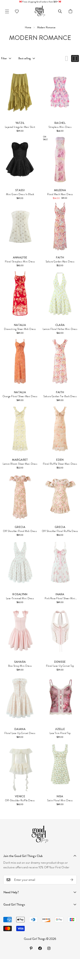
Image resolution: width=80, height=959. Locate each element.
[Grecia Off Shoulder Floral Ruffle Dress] (60, 496)
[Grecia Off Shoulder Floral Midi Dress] (20, 496)
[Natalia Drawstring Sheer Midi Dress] (20, 294)
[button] (70, 11)
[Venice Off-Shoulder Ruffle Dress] (20, 765)
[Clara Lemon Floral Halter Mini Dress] (60, 294)
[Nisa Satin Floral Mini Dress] (60, 765)
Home (28, 27)
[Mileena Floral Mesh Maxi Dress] (60, 159)
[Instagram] (49, 948)
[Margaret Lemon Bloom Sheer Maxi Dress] (20, 429)
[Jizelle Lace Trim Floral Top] (60, 698)
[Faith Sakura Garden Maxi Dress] (60, 226)
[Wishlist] (17, 11)
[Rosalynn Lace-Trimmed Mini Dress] (20, 563)
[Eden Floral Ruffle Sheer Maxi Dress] (60, 429)
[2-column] (75, 58)
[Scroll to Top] (72, 935)
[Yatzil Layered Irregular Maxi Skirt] (20, 92)
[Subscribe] (72, 879)
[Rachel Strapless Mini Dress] (60, 92)
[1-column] (66, 58)
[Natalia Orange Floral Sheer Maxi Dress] (20, 361)
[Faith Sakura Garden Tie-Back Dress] (60, 361)
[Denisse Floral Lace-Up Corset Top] (60, 631)
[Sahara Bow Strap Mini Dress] (20, 631)
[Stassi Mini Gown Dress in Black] (20, 159)
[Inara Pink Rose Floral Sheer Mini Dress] (60, 563)
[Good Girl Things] (40, 11)
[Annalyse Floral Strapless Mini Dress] (20, 226)
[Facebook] (40, 948)
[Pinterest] (31, 948)
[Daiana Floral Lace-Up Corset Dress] (20, 698)
